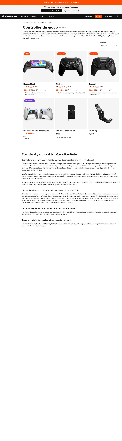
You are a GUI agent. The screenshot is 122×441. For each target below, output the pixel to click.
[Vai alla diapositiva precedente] (17, 2)
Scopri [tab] (42, 16)
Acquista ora (75, 2)
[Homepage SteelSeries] (10, 16)
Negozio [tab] (23, 16)
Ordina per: (103, 42)
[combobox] (109, 45)
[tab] (88, 16)
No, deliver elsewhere (70, 11)
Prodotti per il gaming (30, 23)
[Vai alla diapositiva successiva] (105, 2)
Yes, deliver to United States (51, 11)
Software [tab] (33, 16)
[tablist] (33, 16)
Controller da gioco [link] (46, 23)
